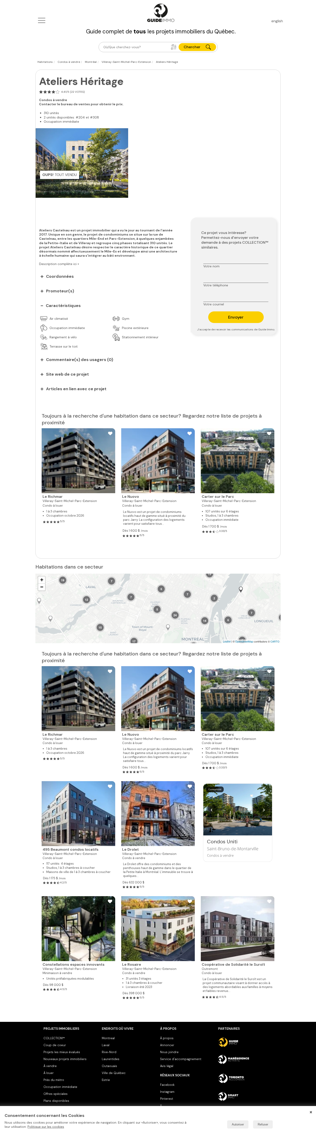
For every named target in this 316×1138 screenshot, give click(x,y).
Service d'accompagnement (180, 1059)
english (277, 21)
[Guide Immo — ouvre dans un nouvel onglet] (245, 1042)
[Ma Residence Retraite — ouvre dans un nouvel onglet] (245, 1060)
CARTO (274, 641)
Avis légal (166, 1066)
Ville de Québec (114, 1073)
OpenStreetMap (244, 641)
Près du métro (53, 1080)
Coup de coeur (54, 1045)
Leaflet (227, 641)
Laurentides (110, 1059)
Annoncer (167, 1045)
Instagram (167, 1092)
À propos (166, 1038)
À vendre (50, 1066)
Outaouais (109, 1066)
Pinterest (166, 1099)
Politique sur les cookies (46, 1127)
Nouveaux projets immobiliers (65, 1059)
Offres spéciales (55, 1094)
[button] (174, 47)
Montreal (108, 1038)
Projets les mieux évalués (61, 1052)
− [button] (41, 587)
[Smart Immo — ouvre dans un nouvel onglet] (245, 1096)
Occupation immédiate (60, 1087)
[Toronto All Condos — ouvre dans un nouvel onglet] (245, 1078)
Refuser (263, 1124)
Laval (105, 1045)
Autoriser (238, 1124)
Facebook (167, 1085)
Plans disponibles (56, 1101)
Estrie (106, 1080)
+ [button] (41, 580)
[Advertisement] (110, 210)
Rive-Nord (109, 1052)
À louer (48, 1073)
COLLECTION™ (54, 1038)
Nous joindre (169, 1052)
